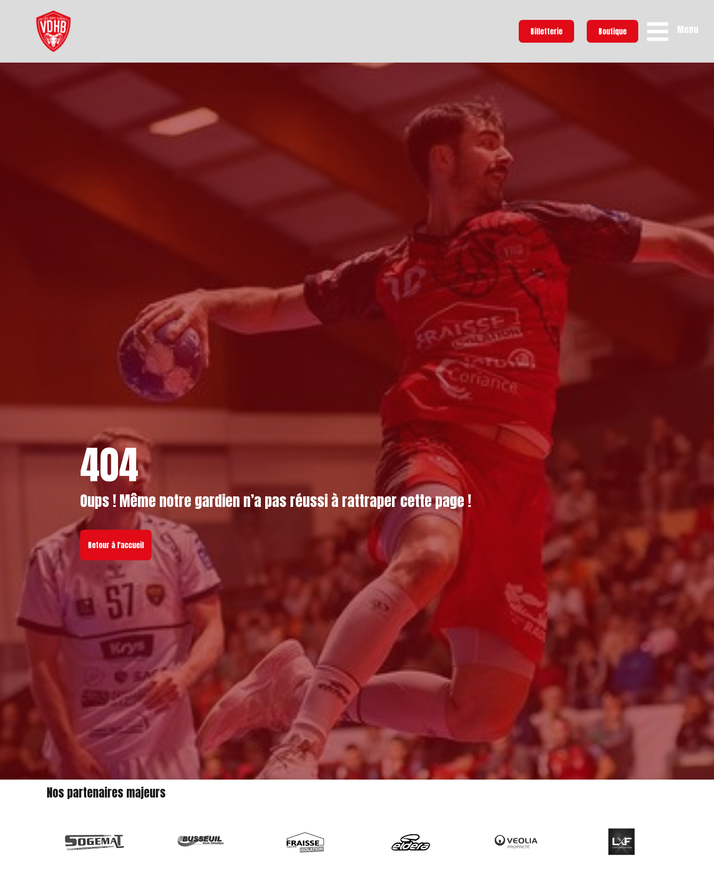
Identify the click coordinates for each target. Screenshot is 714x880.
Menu (687, 29)
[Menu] (658, 31)
